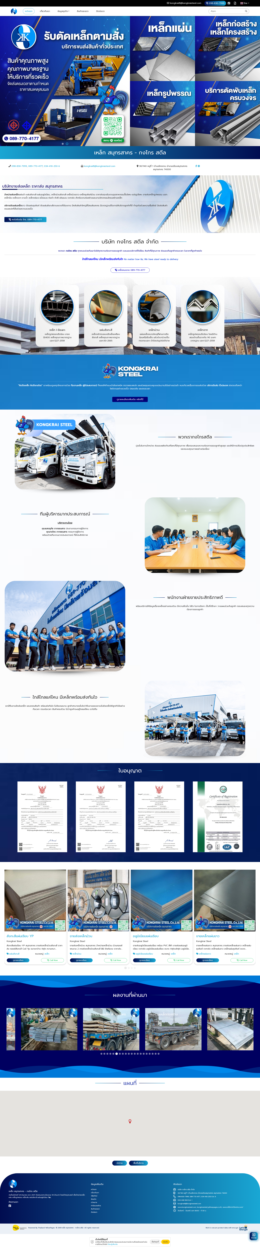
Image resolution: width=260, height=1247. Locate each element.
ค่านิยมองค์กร (96, 1205)
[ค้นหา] (246, 11)
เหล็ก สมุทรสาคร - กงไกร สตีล (72, 1228)
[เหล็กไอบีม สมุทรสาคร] (57, 306)
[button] (63, 144)
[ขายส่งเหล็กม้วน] (98, 900)
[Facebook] (229, 3)
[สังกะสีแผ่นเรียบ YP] (35, 900)
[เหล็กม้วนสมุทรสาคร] (154, 306)
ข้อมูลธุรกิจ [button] (63, 11)
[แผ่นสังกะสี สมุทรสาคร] (105, 306)
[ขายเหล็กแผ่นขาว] (225, 900)
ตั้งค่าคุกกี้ (155, 1242)
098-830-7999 (19, 166)
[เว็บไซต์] (199, 166)
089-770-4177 (35, 166)
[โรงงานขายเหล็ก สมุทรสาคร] (37, 1029)
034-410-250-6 (52, 166)
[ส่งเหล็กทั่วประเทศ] (195, 721)
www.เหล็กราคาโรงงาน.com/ (233, 1207)
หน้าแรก (28, 11)
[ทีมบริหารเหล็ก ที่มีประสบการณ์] (195, 538)
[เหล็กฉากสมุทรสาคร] (202, 306)
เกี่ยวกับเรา (45, 11)
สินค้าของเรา (83, 11)
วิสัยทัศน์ (94, 1196)
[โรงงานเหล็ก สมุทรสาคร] (14, 11)
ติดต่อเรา (100, 11)
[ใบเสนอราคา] (235, 3)
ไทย (246, 3)
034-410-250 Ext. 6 (208, 1196)
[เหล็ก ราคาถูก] (161, 1029)
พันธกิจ (93, 1199)
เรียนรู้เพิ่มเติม (113, 1244)
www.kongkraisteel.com (187, 1207)
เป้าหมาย (94, 1202)
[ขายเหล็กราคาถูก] (65, 454)
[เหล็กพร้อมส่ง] (223, 1029)
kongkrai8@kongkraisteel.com (99, 166)
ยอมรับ (165, 1242)
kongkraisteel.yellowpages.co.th (209, 1207)
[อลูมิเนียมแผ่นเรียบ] (161, 900)
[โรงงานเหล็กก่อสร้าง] (99, 1029)
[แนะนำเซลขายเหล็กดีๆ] (65, 629)
